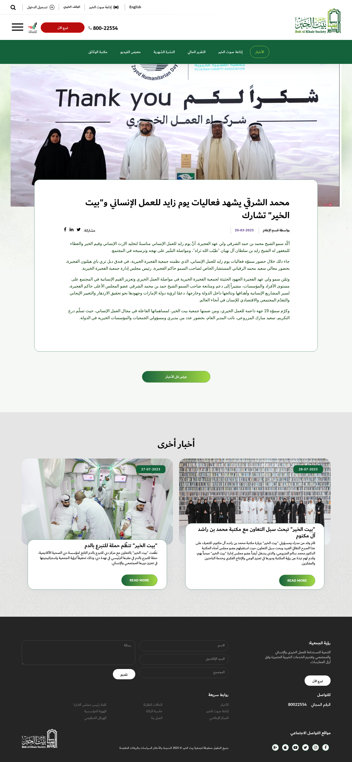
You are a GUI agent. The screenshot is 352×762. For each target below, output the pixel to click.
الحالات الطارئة (152, 705)
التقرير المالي (196, 52)
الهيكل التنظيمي (95, 718)
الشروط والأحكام (162, 748)
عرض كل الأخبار (176, 377)
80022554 (297, 704)
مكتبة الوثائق (97, 52)
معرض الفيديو (130, 52)
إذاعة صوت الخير (230, 52)
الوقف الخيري (71, 7)
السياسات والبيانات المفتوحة (135, 748)
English (135, 7)
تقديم (124, 675)
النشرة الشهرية (164, 52)
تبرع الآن (62, 28)
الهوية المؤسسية (95, 711)
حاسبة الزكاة (154, 711)
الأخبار (259, 52)
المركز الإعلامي (219, 718)
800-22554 (105, 27)
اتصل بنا (156, 718)
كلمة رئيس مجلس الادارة (90, 705)
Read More (297, 581)
